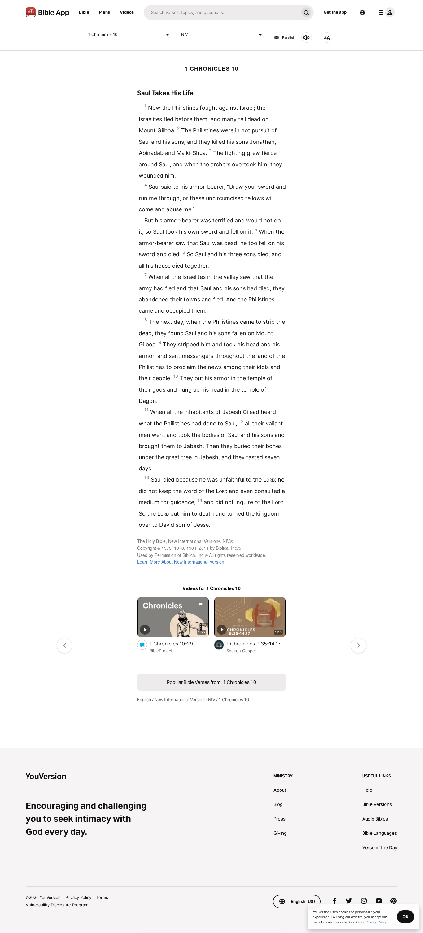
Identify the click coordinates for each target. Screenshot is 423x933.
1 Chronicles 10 (102, 34)
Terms (102, 897)
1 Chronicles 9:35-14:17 (256, 643)
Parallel (288, 37)
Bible (84, 12)
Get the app (335, 12)
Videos (127, 12)
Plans (104, 12)
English (144, 699)
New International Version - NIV (185, 699)
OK (405, 916)
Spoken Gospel (241, 650)
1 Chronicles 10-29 (177, 643)
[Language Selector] (362, 12)
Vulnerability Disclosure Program (57, 904)
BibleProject (161, 650)
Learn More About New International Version (180, 562)
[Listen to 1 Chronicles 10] (306, 37)
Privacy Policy (78, 897)
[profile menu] (385, 12)
